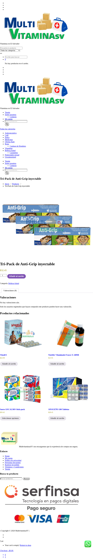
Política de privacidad (13, 460)
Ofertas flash (10, 142)
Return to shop (25, 545)
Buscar (26, 479)
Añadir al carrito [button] (9, 364)
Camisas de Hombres (18, 146)
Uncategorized (10, 157)
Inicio (7, 184)
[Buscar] (7, 124)
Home (7, 456)
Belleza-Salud (10, 150)
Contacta (13, 117)
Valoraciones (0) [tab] (10, 291)
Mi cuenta (8, 119)
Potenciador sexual (12, 155)
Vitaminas (8, 148)
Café (6, 135)
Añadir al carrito (16, 276)
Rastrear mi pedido (12, 465)
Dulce (7, 137)
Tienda (7, 112)
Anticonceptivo (11, 133)
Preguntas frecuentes (13, 463)
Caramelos (14, 153)
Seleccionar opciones (10, 418)
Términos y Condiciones (14, 467)
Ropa (7, 144)
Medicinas (9, 140)
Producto (15, 184)
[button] (1, 53)
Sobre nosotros (10, 115)
